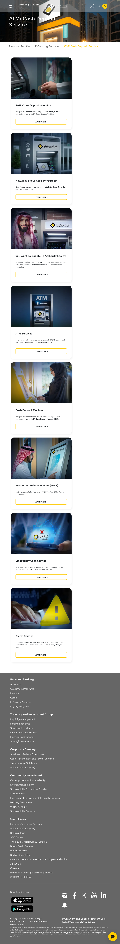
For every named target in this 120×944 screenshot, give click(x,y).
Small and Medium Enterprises (27, 754)
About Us (15, 864)
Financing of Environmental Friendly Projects (35, 798)
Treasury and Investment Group (31, 714)
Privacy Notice (17, 918)
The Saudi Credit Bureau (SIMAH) (28, 841)
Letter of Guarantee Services (26, 824)
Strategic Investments (22, 741)
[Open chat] (112, 936)
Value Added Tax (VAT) (22, 767)
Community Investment (26, 775)
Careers (14, 868)
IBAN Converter (18, 850)
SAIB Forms (16, 837)
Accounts (15, 684)
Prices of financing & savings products (31, 872)
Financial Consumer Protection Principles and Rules (38, 859)
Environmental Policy (22, 784)
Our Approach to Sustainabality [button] (27, 780)
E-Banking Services (47, 46)
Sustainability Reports (22, 811)
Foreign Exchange (20, 723)
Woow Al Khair (18, 806)
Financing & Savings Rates (29, 6)
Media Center (17, 924)
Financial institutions (22, 737)
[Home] (58, 6)
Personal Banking (20, 46)
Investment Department (23, 732)
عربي (92, 6)
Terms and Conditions (82, 922)
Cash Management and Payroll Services (32, 758)
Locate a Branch (18, 921)
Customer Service (38, 921)
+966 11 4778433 (88, 932)
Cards (13, 697)
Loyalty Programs (20, 706)
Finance (14, 693)
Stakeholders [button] (17, 793)
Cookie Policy (34, 918)
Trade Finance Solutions (23, 763)
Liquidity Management (22, 719)
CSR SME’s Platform (21, 877)
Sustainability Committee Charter (28, 789)
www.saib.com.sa (16, 934)
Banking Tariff (17, 833)
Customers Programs (22, 689)
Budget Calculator (20, 855)
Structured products (21, 728)
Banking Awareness (21, 802)
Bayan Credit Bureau (21, 846)
